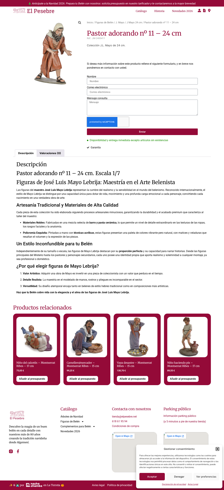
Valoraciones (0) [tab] (50, 153)
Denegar (179, 476)
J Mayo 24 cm (134, 22)
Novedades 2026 (182, 11)
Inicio (90, 22)
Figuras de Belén (104, 22)
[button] (217, 449)
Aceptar (152, 476)
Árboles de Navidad (72, 416)
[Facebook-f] (18, 451)
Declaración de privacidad (174, 484)
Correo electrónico (97, 87)
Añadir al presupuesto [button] (32, 378)
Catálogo (141, 11)
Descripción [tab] (26, 153)
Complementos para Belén (76, 426)
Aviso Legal (193, 484)
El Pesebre (40, 10)
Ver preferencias (206, 476)
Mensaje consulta (97, 98)
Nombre (91, 76)
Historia (159, 11)
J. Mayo (120, 22)
